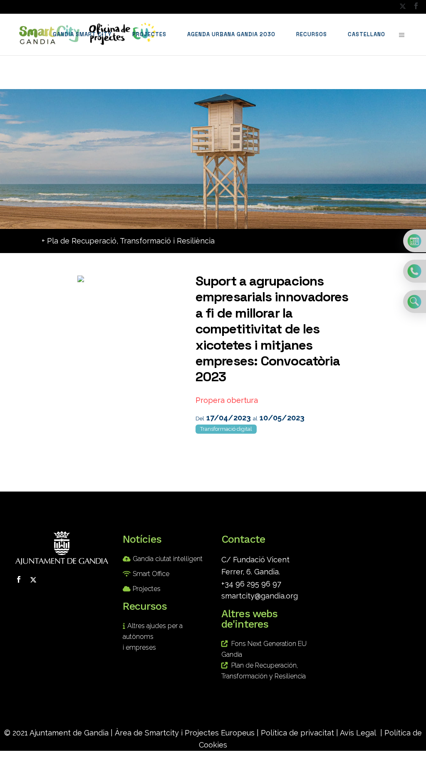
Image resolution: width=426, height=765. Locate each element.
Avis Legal (358, 732)
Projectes (147, 589)
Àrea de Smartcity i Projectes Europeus (185, 732)
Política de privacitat (297, 732)
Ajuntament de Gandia (69, 732)
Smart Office (151, 574)
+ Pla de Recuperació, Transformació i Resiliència (128, 240)
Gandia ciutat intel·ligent (168, 559)
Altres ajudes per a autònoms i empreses (153, 636)
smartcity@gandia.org (259, 595)
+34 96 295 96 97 (251, 583)
